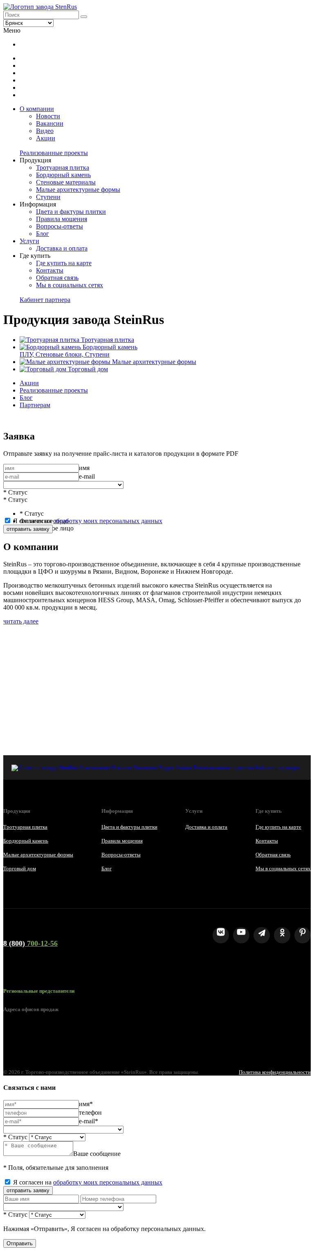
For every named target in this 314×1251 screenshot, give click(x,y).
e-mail (87, 476)
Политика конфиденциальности (275, 1072)
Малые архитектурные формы (78, 189)
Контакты (49, 270)
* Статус (15, 492)
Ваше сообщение (97, 1153)
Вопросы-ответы (59, 226)
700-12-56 (30, 943)
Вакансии (49, 123)
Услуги (29, 240)
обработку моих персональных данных (107, 520)
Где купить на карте (64, 263)
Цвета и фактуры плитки (71, 211)
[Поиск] (84, 17)
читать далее (20, 621)
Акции (45, 138)
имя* (86, 1103)
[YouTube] (241, 935)
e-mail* (88, 1121)
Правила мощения (61, 218)
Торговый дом (19, 868)
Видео (45, 130)
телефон (90, 1112)
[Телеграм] (261, 935)
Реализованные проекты (54, 152)
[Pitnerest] (302, 935)
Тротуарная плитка (62, 167)
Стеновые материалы (66, 182)
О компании (37, 108)
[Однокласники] (282, 935)
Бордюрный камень (63, 174)
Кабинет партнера (45, 299)
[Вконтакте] (221, 935)
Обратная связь (57, 277)
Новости (48, 116)
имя (84, 467)
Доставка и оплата (61, 248)
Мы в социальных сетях (69, 285)
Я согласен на (87, 520)
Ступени (48, 196)
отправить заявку (28, 529)
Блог (42, 233)
